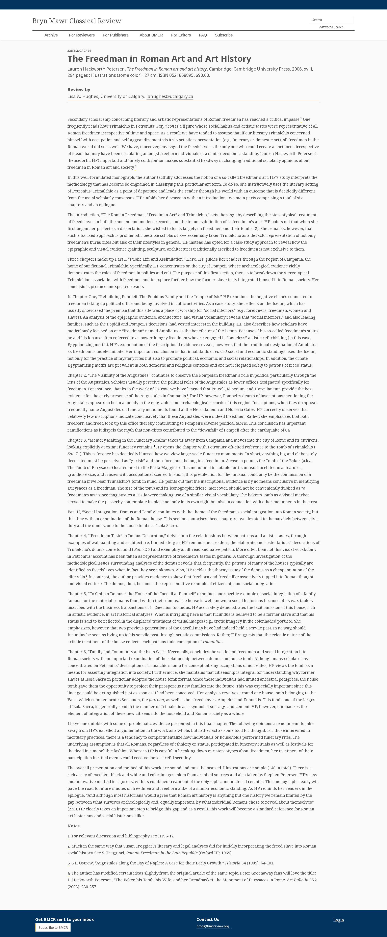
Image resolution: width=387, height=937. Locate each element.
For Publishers (116, 35)
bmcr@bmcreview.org (213, 926)
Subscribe (224, 35)
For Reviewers (82, 35)
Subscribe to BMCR (53, 927)
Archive (51, 35)
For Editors (181, 35)
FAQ (203, 35)
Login (338, 920)
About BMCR (151, 35)
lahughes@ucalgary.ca (170, 96)
